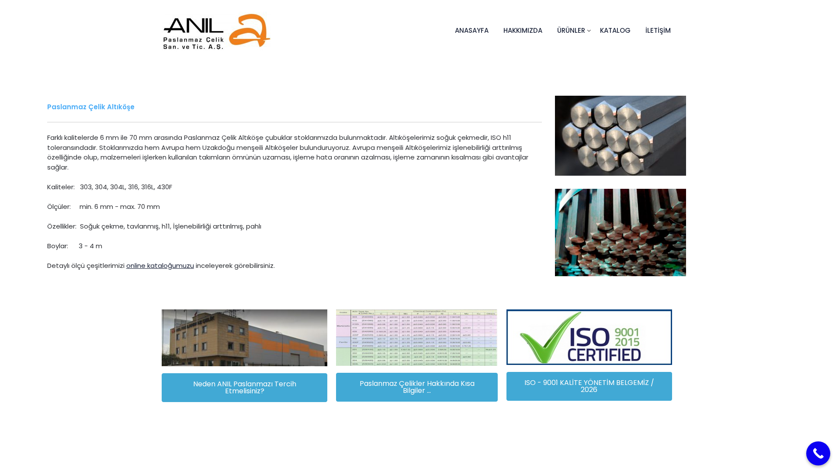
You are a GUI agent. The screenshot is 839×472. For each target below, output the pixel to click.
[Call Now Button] (818, 453)
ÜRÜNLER (571, 30)
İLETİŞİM (658, 30)
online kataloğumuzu (160, 265)
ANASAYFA (472, 30)
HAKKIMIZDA (522, 30)
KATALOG (615, 30)
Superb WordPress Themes (499, 446)
